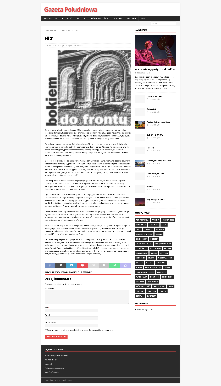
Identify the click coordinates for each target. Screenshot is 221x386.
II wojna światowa (163, 244)
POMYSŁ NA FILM (154, 96)
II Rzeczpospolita (143, 244)
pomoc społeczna (153, 267)
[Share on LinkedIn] (71, 265)
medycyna (140, 258)
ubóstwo (140, 291)
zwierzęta (151, 296)
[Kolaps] (140, 189)
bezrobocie (141, 225)
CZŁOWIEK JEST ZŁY (155, 173)
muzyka (139, 263)
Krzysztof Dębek (66, 45)
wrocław (152, 291)
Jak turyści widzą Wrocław (159, 160)
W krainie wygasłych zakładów (155, 69)
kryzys (154, 253)
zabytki (163, 291)
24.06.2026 (152, 164)
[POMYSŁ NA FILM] (140, 99)
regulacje (161, 272)
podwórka (160, 263)
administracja (142, 220)
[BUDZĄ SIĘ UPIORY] (140, 137)
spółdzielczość (143, 286)
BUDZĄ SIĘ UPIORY (155, 135)
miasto (151, 258)
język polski (155, 248)
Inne (143, 18)
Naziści (149, 263)
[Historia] (140, 150)
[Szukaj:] (163, 23)
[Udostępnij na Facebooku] (50, 265)
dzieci (138, 229)
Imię (46, 307)
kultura (164, 253)
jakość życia (141, 248)
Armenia (155, 220)
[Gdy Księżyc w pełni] (140, 202)
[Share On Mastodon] (125, 265)
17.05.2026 (152, 202)
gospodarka (141, 239)
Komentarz (49, 288)
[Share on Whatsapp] (114, 265)
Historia (131, 18)
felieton (160, 229)
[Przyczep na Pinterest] (82, 265)
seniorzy (140, 282)
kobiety (167, 248)
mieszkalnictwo (165, 258)
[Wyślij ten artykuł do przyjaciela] (93, 265)
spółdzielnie (159, 286)
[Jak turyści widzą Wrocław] (140, 163)
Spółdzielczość (98, 18)
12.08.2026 (141, 73)
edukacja (148, 229)
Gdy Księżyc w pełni (155, 199)
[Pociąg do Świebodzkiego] (140, 125)
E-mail (47, 315)
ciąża (164, 225)
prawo (167, 267)
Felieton (81, 18)
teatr (170, 286)
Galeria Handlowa (144, 234)
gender (159, 234)
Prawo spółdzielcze (145, 272)
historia (154, 239)
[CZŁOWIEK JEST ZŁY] (140, 176)
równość (154, 277)
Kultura (118, 18)
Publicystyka (50, 18)
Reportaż (67, 18)
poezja (139, 267)
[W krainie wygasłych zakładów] (155, 50)
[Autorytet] (140, 112)
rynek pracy (141, 277)
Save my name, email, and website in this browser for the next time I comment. (80, 330)
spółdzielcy (152, 282)
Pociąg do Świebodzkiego (158, 122)
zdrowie (139, 296)
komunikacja (141, 253)
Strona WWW (50, 322)
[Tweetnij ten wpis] (60, 265)
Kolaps (150, 186)
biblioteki (154, 225)
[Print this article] (104, 265)
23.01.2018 (52, 45)
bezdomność (168, 220)
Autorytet (151, 109)
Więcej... (167, 88)
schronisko (167, 277)
